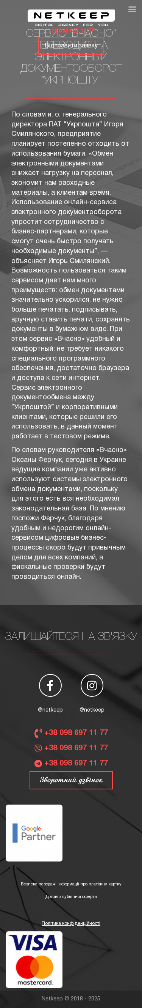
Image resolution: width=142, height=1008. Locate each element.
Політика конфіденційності (71, 923)
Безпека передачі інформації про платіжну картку (71, 884)
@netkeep (50, 710)
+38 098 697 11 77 (71, 31)
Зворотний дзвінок (71, 779)
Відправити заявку (71, 46)
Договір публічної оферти (71, 897)
